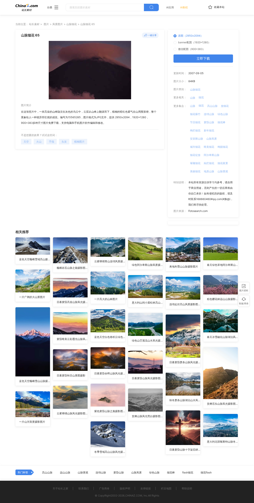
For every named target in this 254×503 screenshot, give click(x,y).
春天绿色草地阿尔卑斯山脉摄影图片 (222, 264)
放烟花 (225, 105)
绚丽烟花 (223, 146)
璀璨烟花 (195, 163)
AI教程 (184, 7)
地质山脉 (209, 171)
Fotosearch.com (198, 210)
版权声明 (125, 488)
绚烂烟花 (195, 130)
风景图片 (57, 24)
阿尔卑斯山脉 (211, 155)
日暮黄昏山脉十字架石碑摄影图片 (184, 449)
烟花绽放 (195, 155)
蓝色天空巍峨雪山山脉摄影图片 (34, 381)
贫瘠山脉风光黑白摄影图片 (147, 416)
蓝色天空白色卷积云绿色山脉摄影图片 (109, 336)
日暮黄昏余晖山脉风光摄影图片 (109, 373)
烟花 (201, 97)
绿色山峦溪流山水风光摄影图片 (147, 340)
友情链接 (145, 488)
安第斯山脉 (196, 138)
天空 (26, 141)
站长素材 (34, 24)
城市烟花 (195, 146)
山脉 (192, 97)
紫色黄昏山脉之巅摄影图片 (109, 411)
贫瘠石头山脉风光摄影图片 (222, 403)
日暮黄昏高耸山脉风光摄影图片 (72, 302)
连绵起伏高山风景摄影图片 (184, 304)
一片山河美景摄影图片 (32, 421)
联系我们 (83, 488)
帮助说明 (187, 488)
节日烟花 (195, 122)
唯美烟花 (209, 146)
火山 (38, 141)
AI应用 (170, 7)
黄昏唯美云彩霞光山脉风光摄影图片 (72, 339)
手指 (51, 141)
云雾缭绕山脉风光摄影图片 (72, 413)
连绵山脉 (209, 114)
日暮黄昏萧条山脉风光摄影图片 (184, 362)
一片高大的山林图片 (106, 299)
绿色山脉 (223, 114)
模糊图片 (79, 141)
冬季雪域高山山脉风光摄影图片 (109, 451)
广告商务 (104, 488)
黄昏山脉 (209, 122)
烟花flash (206, 472)
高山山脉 (212, 105)
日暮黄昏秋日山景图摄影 (71, 375)
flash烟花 (187, 472)
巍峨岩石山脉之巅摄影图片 (72, 267)
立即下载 (203, 58)
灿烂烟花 (209, 163)
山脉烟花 (71, 24)
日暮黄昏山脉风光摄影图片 (147, 378)
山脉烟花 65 (87, 24)
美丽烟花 (195, 171)
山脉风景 (211, 138)
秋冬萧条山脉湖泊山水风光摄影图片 (184, 400)
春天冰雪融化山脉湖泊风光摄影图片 (222, 336)
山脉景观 (223, 171)
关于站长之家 (60, 488)
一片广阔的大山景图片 (32, 297)
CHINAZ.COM (133, 495)
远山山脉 (65, 472)
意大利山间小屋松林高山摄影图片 (147, 302)
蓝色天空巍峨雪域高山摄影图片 (34, 259)
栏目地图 (166, 488)
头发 (64, 141)
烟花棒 (221, 122)
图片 (46, 24)
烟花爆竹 (195, 114)
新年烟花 (209, 130)
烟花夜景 (223, 163)
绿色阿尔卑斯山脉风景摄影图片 (147, 264)
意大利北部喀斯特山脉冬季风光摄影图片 (222, 441)
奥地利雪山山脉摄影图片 (183, 266)
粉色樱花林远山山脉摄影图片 (222, 299)
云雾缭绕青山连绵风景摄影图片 (109, 261)
